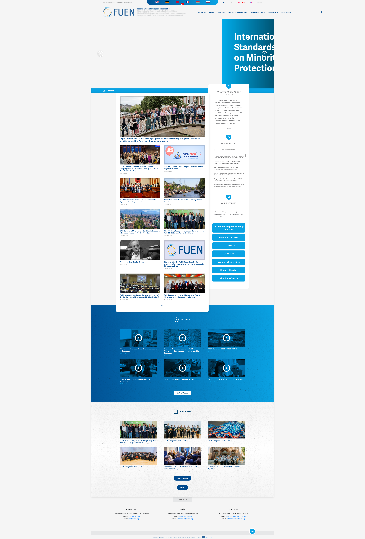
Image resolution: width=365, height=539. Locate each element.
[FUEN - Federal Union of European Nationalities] (144, 12)
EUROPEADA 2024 (228, 237)
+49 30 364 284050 (185, 516)
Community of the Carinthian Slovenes (228, 179)
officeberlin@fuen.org (185, 519)
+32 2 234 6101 (230, 516)
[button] (229, 150)
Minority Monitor (228, 270)
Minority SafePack (228, 278)
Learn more (209, 537)
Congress (229, 254)
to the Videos (182, 393)
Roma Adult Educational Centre (229, 173)
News (211, 12)
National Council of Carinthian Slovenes (226, 168)
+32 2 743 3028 (242, 516)
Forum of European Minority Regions (229, 227)
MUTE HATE (229, 245)
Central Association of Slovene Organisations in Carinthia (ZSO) (229, 186)
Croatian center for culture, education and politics (229, 156)
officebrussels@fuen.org (236, 519)
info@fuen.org (134, 519)
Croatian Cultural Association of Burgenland (227, 162)
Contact (259, 2)
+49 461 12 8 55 (134, 516)
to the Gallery (182, 478)
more (162, 305)
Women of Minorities (229, 262)
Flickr (182, 487)
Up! (252, 531)
